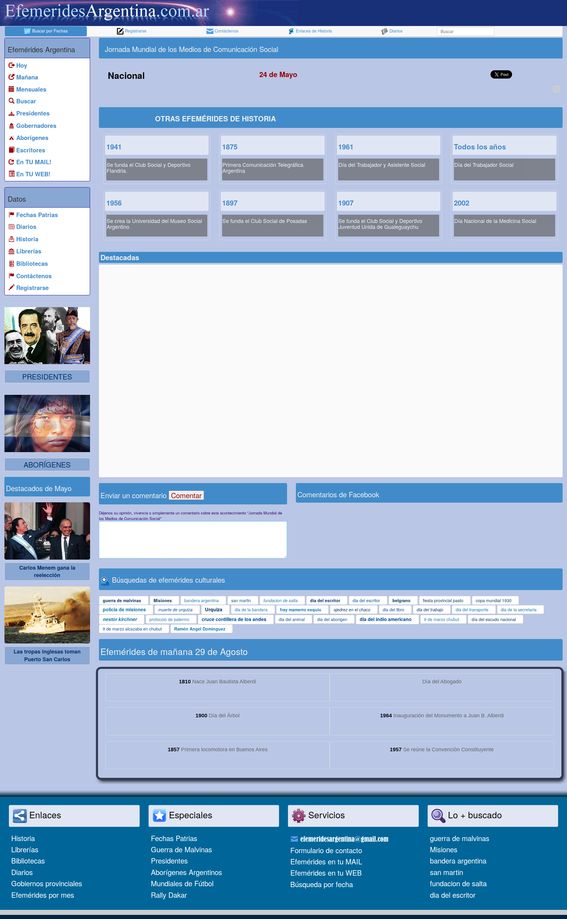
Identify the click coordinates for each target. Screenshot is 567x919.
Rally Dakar (169, 894)
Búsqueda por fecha (321, 884)
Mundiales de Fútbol (182, 883)
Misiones (443, 849)
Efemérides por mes (42, 894)
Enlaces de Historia (313, 31)
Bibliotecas (28, 860)
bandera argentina (458, 860)
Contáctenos (226, 31)
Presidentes (169, 860)
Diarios (395, 31)
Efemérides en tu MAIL (326, 861)
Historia (23, 838)
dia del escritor (452, 894)
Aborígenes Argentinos (186, 872)
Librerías (24, 849)
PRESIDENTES (47, 376)
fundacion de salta (458, 883)
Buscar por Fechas (49, 31)
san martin (446, 872)
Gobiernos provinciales (46, 883)
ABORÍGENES (47, 464)
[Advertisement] (446, 48)
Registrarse (135, 31)
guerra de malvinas (459, 838)
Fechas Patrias (174, 838)
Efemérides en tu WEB (326, 872)
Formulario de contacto (326, 850)
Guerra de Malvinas (181, 849)
